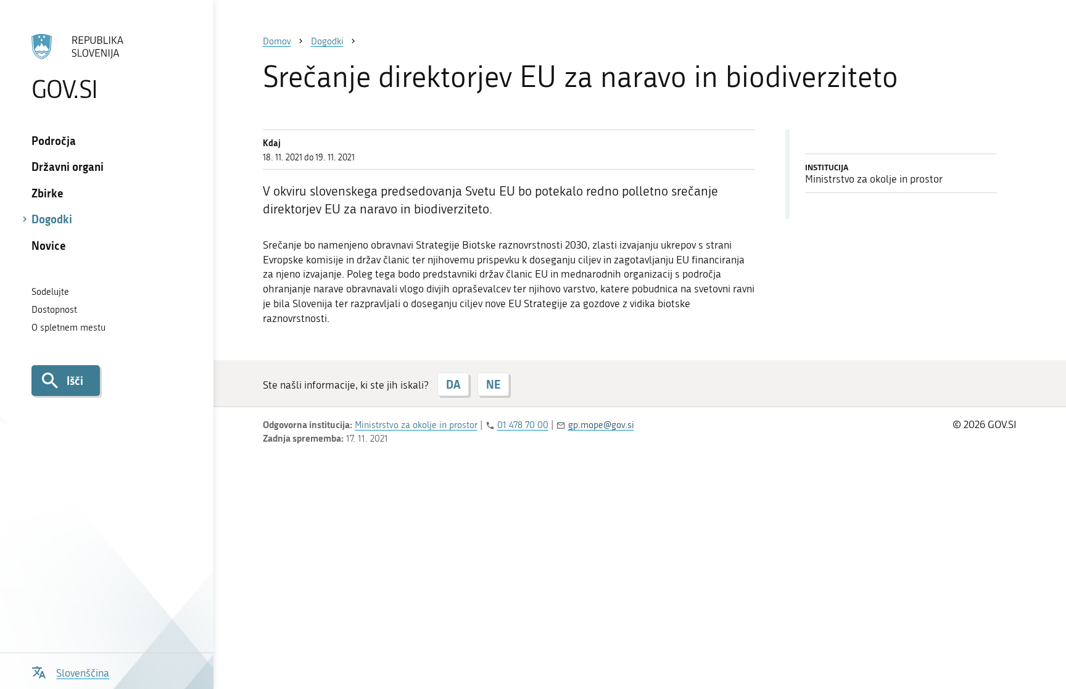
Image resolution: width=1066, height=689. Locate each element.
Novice (48, 245)
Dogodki (51, 219)
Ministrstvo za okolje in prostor (416, 425)
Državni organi (67, 167)
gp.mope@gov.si (601, 425)
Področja (53, 141)
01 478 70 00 (522, 425)
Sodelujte (50, 291)
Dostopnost (54, 309)
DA (453, 384)
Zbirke (47, 193)
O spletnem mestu (68, 327)
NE (493, 384)
